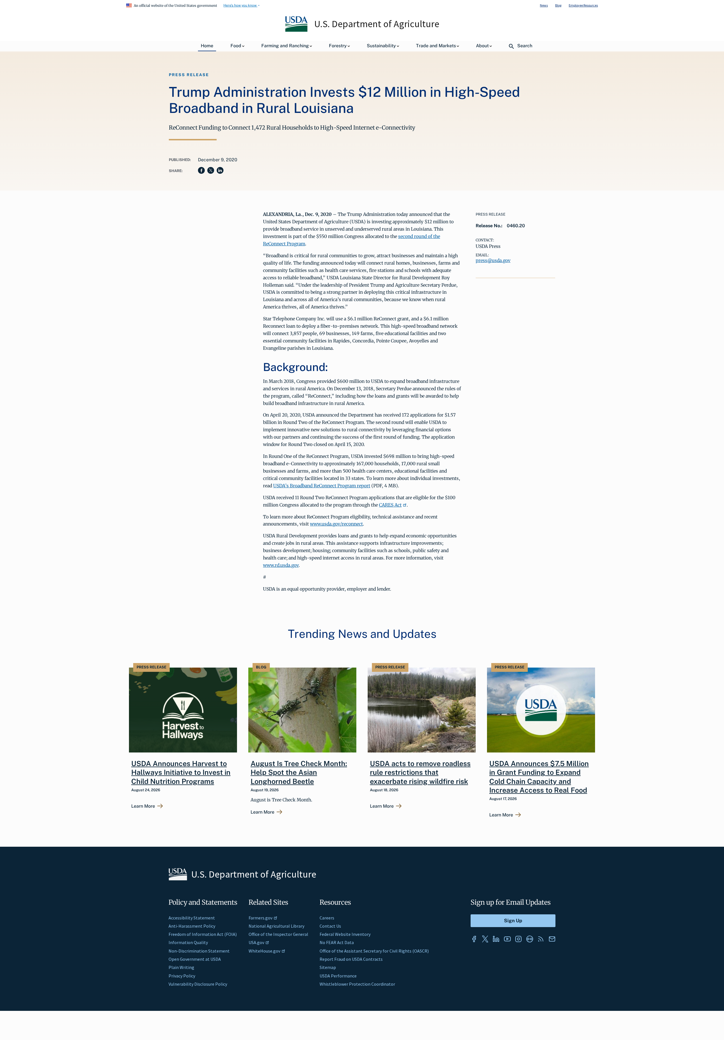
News (544, 5)
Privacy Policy (182, 976)
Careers (327, 918)
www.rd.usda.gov (281, 565)
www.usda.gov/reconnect (336, 524)
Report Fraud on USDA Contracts (351, 959)
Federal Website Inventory (345, 934)
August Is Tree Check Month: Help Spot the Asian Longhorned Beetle (299, 772)
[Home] (297, 30)
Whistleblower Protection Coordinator (357, 984)
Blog (558, 5)
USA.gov (256, 942)
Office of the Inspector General (278, 934)
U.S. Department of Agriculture (376, 24)
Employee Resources (583, 5)
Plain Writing (181, 967)
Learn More (143, 806)
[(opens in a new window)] (474, 939)
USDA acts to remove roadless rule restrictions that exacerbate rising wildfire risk (420, 772)
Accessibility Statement (192, 918)
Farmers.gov (260, 918)
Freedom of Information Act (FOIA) (203, 934)
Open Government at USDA (195, 959)
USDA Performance (338, 976)
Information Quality (188, 942)
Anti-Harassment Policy (192, 926)
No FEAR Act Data (337, 942)
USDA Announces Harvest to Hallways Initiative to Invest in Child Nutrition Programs (180, 772)
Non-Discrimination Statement (199, 951)
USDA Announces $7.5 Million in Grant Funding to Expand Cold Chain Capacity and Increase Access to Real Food (539, 776)
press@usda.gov (493, 260)
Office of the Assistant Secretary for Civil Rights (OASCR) (374, 951)
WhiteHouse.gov (264, 951)
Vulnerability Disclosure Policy (198, 984)
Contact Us (330, 926)
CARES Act (390, 505)
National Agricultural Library (276, 926)
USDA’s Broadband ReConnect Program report (321, 485)
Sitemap (328, 967)
